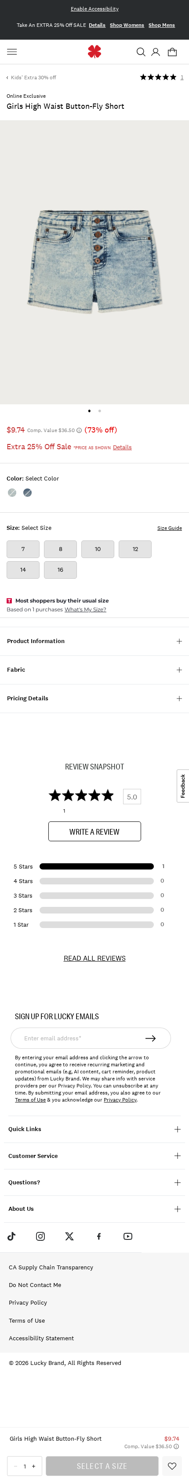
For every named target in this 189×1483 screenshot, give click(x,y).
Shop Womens (127, 25)
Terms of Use (30, 1099)
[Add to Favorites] (172, 1466)
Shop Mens (162, 25)
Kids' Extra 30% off (33, 77)
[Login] (155, 52)
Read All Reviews (95, 958)
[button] (141, 52)
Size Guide (169, 528)
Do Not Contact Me (35, 1285)
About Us (21, 1209)
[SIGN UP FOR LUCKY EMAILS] (151, 1038)
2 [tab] (99, 411)
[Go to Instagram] (40, 1236)
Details (97, 25)
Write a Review (94, 831)
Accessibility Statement (41, 1338)
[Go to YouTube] (128, 1236)
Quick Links (24, 1129)
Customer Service (33, 1156)
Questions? (24, 1182)
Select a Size (102, 1466)
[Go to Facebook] (99, 1236)
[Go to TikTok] (11, 1236)
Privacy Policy (120, 1099)
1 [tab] (89, 411)
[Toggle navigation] (13, 52)
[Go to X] (69, 1236)
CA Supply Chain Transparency (51, 1267)
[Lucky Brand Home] (95, 52)
